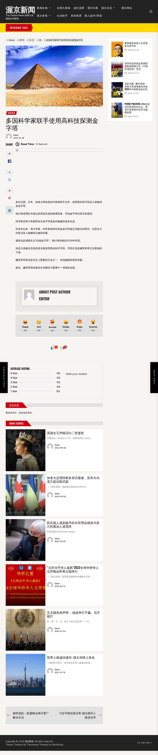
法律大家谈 (64, 7)
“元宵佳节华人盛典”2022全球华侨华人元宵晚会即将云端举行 (73, 569)
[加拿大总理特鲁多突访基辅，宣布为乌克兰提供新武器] (25, 495)
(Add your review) (76, 373)
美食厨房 (76, 15)
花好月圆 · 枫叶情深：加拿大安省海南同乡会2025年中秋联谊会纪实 (136, 86)
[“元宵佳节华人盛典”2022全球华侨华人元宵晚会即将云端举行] (25, 585)
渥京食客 (42, 15)
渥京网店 (126, 7)
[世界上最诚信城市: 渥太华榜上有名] (25, 675)
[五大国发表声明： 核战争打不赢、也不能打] (25, 630)
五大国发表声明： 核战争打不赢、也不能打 (73, 614)
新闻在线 (42, 7)
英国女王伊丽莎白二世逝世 (65, 432)
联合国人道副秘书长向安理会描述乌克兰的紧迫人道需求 (73, 524)
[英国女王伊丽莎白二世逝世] (25, 450)
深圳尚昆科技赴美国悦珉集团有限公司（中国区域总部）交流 (136, 65)
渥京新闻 (20, 9)
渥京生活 (106, 7)
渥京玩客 (92, 7)
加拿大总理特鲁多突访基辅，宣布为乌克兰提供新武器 (73, 479)
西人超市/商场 (93, 15)
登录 (29, 412)
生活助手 (62, 15)
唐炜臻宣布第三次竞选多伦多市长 (136, 44)
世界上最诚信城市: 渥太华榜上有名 (71, 657)
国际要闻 (11, 113)
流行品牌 (79, 7)
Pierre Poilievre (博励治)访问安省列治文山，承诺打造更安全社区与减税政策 (137, 108)
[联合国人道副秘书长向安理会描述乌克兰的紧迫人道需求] (25, 540)
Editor (16, 135)
